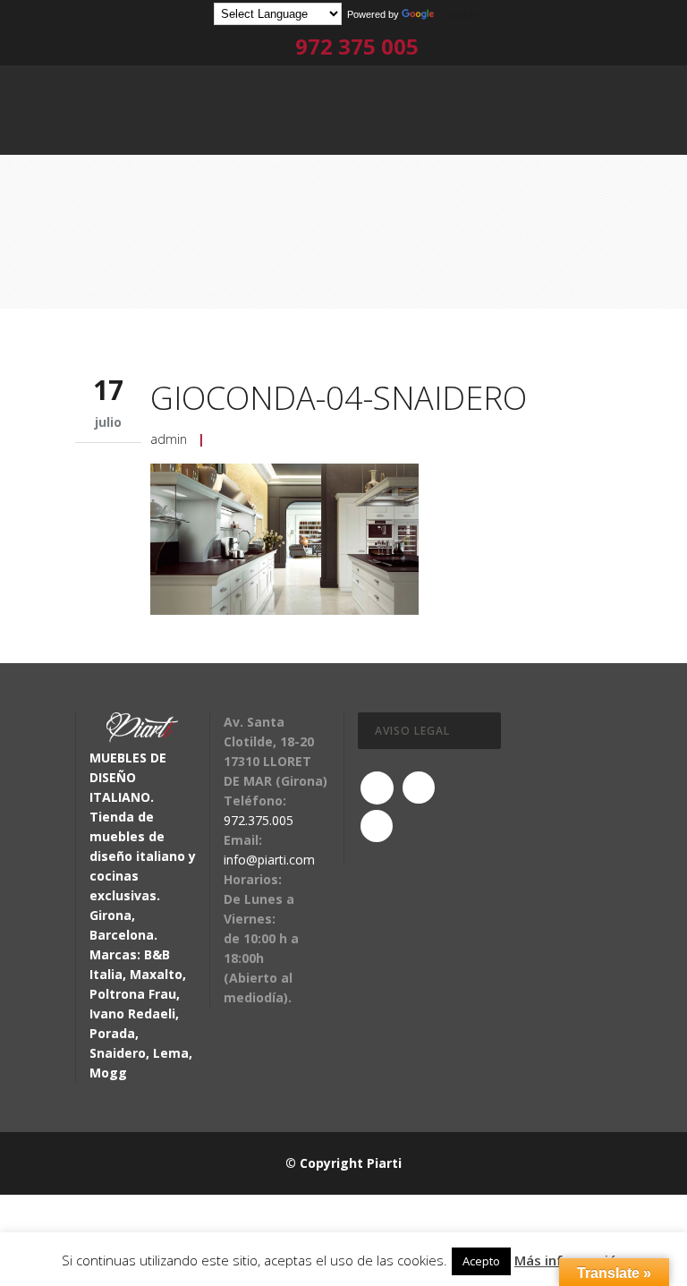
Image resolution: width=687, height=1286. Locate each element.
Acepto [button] (481, 1261)
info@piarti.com (269, 859)
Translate (458, 14)
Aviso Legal (412, 730)
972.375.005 (258, 820)
